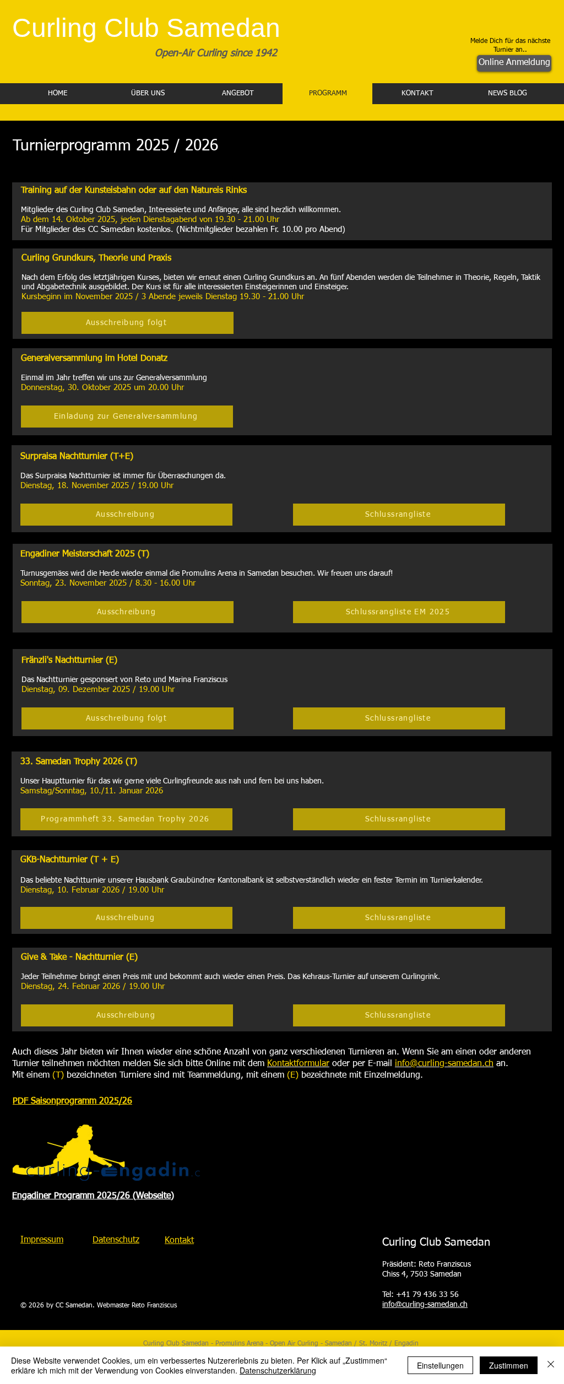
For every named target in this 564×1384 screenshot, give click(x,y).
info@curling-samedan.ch (425, 1305)
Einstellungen (440, 1365)
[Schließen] (550, 1365)
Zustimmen (508, 1365)
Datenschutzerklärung (278, 1370)
